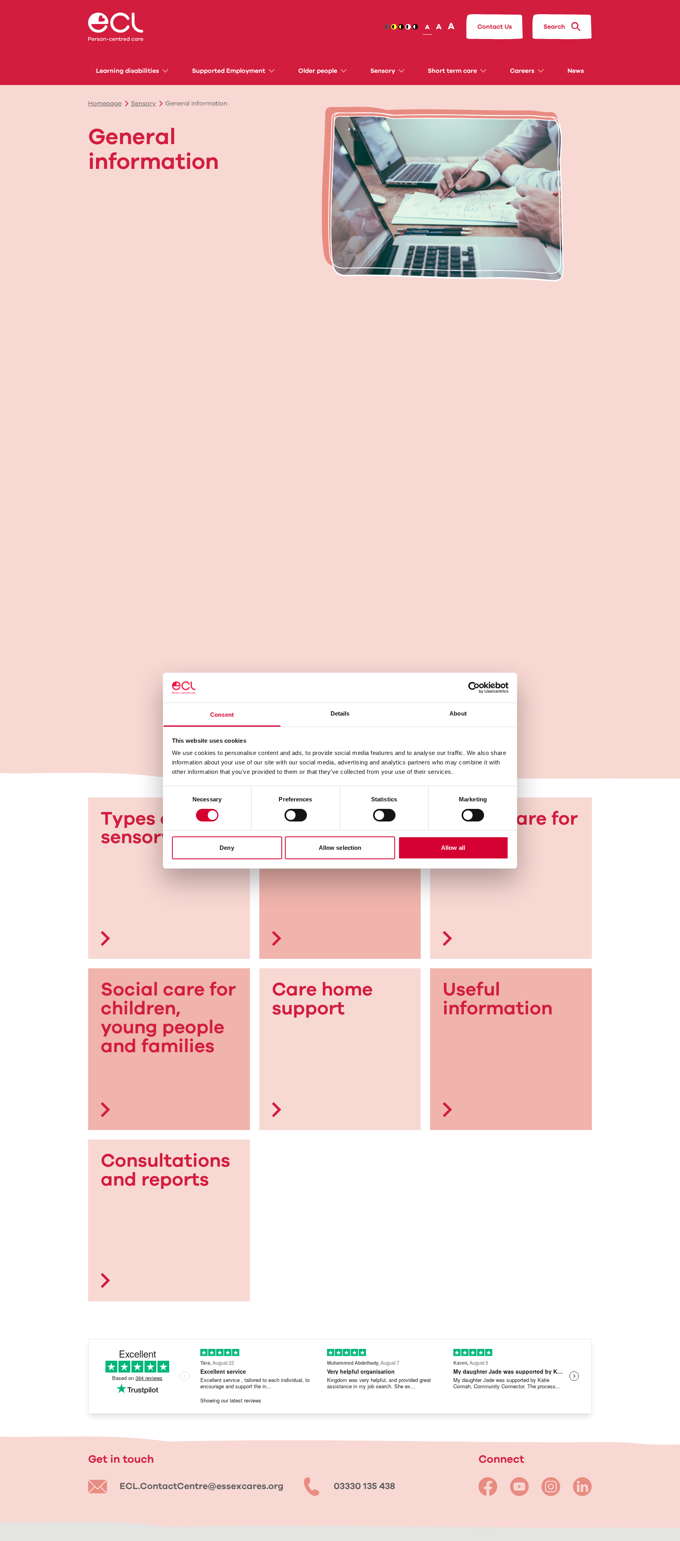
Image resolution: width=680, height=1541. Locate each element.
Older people (317, 71)
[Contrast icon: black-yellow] (394, 27)
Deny (227, 847)
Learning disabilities (127, 71)
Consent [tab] (222, 714)
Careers (522, 71)
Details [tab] (340, 713)
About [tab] (458, 713)
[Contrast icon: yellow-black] (401, 27)
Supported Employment (228, 71)
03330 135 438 (364, 1486)
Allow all (453, 847)
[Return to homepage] (115, 27)
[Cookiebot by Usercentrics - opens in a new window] (474, 688)
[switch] (296, 815)
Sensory (382, 71)
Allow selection (340, 847)
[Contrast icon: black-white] (408, 27)
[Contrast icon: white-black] (415, 27)
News (575, 71)
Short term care (452, 71)
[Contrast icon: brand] (387, 27)
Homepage (105, 103)
